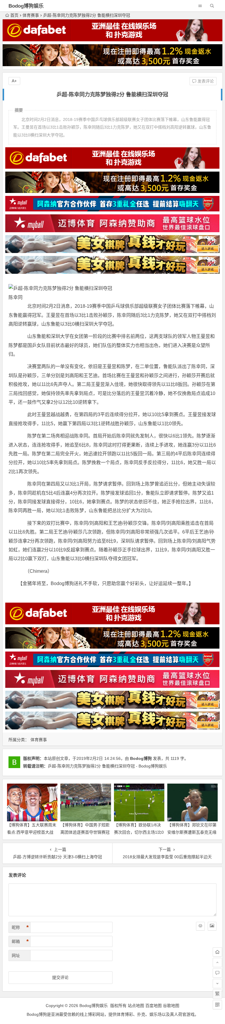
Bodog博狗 (141, 758)
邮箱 (20, 941)
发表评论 (205, 81)
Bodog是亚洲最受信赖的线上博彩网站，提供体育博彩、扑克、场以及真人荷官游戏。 (113, 1014)
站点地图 (136, 1005)
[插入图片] (212, 926)
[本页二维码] (217, 1004)
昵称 (20, 927)
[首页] (217, 952)
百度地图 (153, 1005)
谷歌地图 (171, 1005)
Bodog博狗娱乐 (26, 6)
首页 (14, 15)
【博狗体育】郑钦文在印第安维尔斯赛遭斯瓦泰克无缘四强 (192, 832)
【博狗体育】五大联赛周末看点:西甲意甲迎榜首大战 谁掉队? (31, 832)
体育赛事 (31, 15)
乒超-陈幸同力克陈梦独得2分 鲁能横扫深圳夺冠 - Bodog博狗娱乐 (107, 766)
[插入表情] (200, 926)
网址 (16, 955)
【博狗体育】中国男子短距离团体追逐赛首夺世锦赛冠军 (85, 832)
